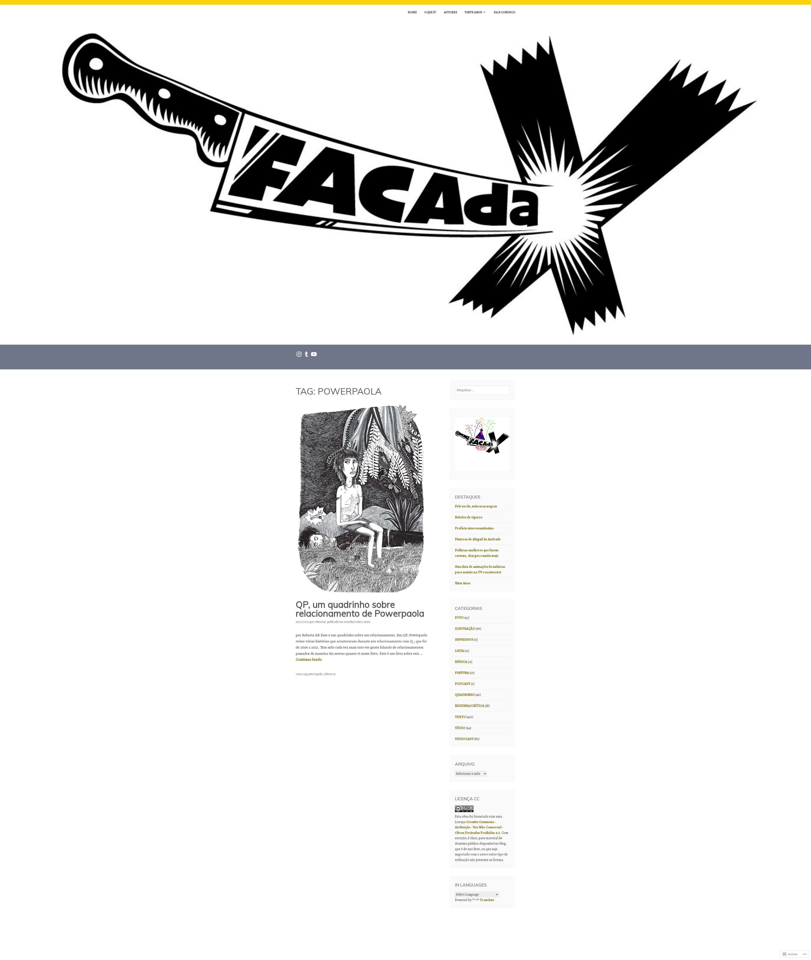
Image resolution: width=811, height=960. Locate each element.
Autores (450, 12)
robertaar (320, 622)
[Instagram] (299, 354)
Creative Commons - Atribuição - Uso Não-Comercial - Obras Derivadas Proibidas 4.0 (479, 827)
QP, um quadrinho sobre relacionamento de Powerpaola (360, 609)
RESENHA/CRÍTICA (353, 622)
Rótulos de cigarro (468, 517)
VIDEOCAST (464, 739)
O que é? (430, 12)
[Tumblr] (306, 354)
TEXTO (367, 622)
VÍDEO (460, 728)
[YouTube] (313, 354)
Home (412, 12)
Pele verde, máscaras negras (476, 506)
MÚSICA (461, 662)
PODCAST (462, 683)
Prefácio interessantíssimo (474, 528)
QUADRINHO (465, 694)
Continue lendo (309, 659)
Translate (487, 900)
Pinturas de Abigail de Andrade (478, 539)
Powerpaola (315, 674)
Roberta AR (330, 674)
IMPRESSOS (464, 639)
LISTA (459, 651)
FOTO (459, 617)
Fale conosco (504, 12)
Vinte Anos (473, 12)
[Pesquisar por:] (482, 390)
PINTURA (462, 672)
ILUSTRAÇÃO (465, 628)
